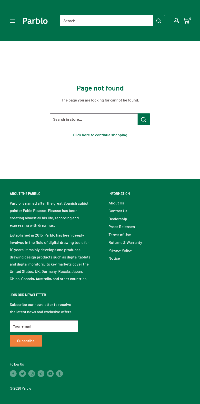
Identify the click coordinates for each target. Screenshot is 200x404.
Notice (114, 258)
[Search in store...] (144, 119)
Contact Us (118, 210)
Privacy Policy (120, 250)
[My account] (176, 20)
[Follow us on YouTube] (50, 373)
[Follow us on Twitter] (22, 373)
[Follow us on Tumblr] (59, 373)
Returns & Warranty (125, 242)
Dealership (118, 218)
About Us (116, 203)
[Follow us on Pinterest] (41, 373)
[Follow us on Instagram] (31, 373)
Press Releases (122, 226)
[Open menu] (12, 21)
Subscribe (26, 340)
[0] (186, 21)
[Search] (159, 20)
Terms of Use (120, 234)
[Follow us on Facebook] (13, 373)
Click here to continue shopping (100, 134)
